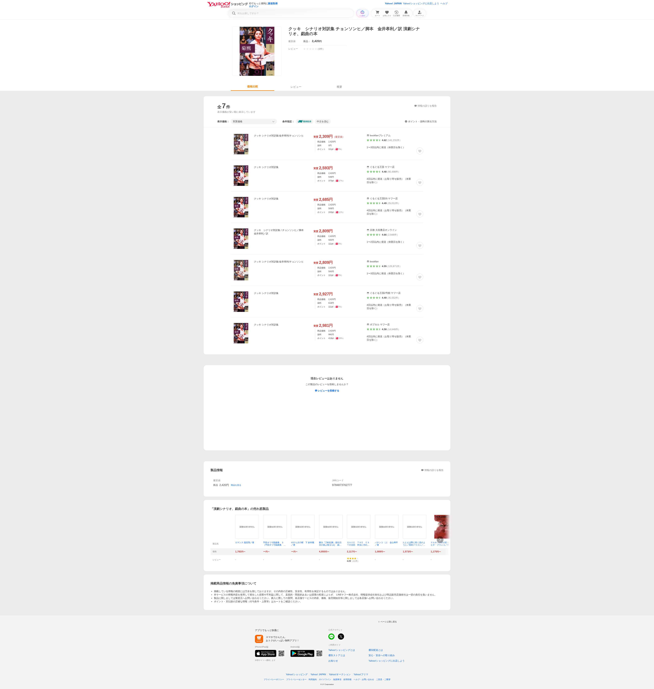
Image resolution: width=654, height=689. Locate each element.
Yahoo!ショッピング (297, 674)
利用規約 (313, 679)
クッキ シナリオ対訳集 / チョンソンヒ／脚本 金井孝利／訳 (280, 232)
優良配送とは (376, 650)
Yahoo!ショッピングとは (341, 650)
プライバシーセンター (296, 679)
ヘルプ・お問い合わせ (364, 679)
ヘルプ (444, 3)
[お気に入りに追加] (419, 151)
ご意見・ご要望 (383, 679)
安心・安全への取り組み (382, 655)
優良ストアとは (336, 655)
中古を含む (323, 121)
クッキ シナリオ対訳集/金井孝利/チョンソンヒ (279, 135)
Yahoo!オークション (340, 674)
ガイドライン (325, 679)
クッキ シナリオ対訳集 (266, 167)
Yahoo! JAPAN (393, 3)
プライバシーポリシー (274, 679)
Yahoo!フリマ (361, 674)
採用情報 (347, 679)
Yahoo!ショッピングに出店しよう (421, 3)
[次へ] (440, 539)
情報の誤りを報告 (433, 470)
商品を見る (236, 485)
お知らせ (333, 660)
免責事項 (337, 679)
